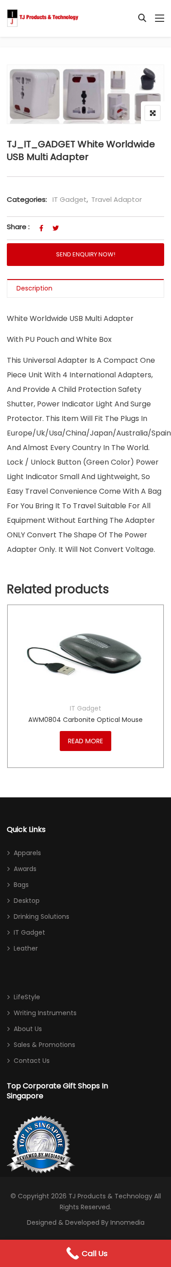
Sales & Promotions (44, 1044)
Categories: (27, 199)
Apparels (27, 852)
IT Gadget (69, 199)
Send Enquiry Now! (85, 254)
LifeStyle (27, 997)
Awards (25, 868)
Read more (85, 741)
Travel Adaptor (116, 199)
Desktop (27, 900)
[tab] (85, 288)
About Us (28, 1028)
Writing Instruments (45, 1012)
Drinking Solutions (41, 916)
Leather (26, 948)
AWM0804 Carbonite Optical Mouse (85, 719)
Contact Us (32, 1060)
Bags (21, 884)
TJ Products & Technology (110, 1196)
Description (34, 288)
